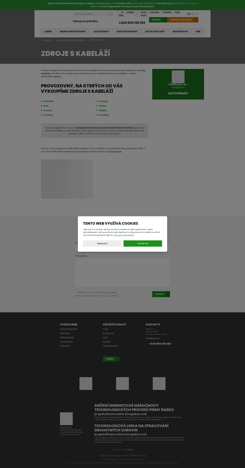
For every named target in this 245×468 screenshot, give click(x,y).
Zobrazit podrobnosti (124, 235)
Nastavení (102, 243)
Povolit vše (142, 243)
